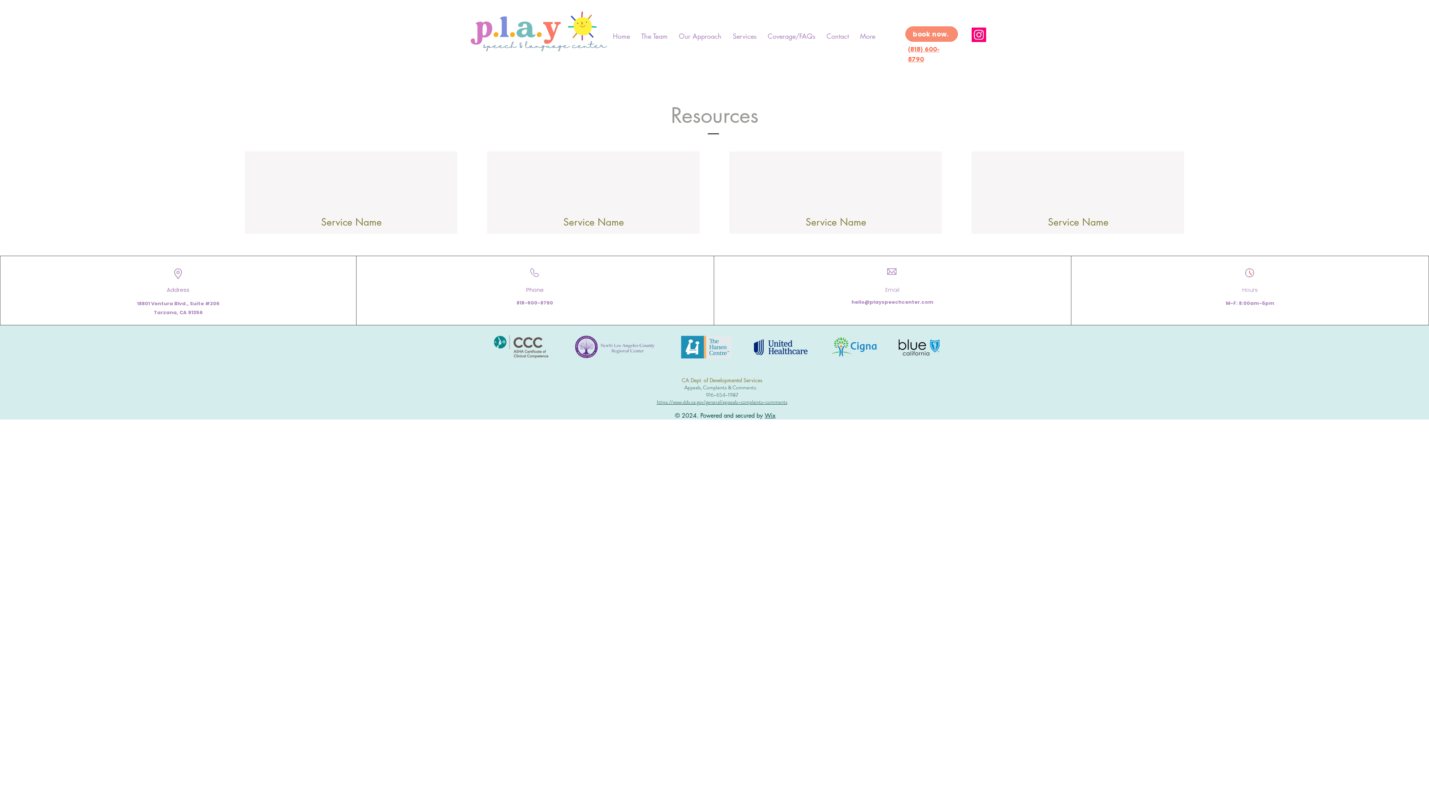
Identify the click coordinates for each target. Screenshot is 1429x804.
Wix (770, 415)
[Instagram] (979, 35)
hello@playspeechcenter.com (892, 302)
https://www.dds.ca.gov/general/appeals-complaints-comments (722, 402)
